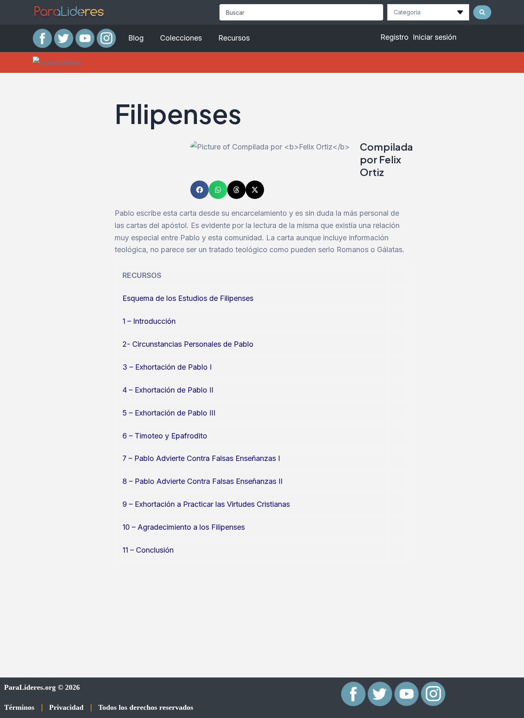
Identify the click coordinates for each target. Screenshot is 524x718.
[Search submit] (482, 12)
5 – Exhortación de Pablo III (168, 413)
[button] (199, 190)
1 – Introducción (149, 321)
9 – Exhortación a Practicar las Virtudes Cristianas (206, 504)
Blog (136, 38)
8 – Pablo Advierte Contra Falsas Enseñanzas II (202, 481)
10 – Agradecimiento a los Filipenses (183, 527)
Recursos (234, 38)
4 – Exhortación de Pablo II (167, 390)
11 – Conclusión (148, 550)
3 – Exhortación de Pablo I (167, 367)
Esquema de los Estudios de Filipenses (187, 298)
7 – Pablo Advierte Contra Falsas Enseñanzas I (201, 458)
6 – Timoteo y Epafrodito (164, 435)
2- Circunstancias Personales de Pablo (187, 344)
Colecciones (181, 38)
